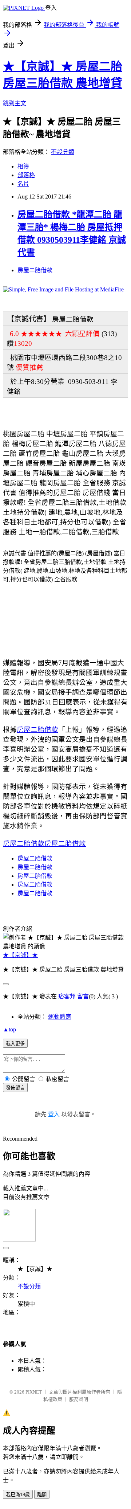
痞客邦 (67, 996)
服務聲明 (78, 1399)
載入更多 (15, 1043)
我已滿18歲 (18, 1494)
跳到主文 (14, 103)
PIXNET (33, 1392)
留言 (83, 996)
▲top (9, 1029)
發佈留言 (15, 1088)
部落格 (26, 175)
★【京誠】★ (20, 955)
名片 (23, 184)
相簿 (23, 166)
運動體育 (59, 1017)
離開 (42, 1494)
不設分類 (62, 152)
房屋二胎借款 (34, 270)
